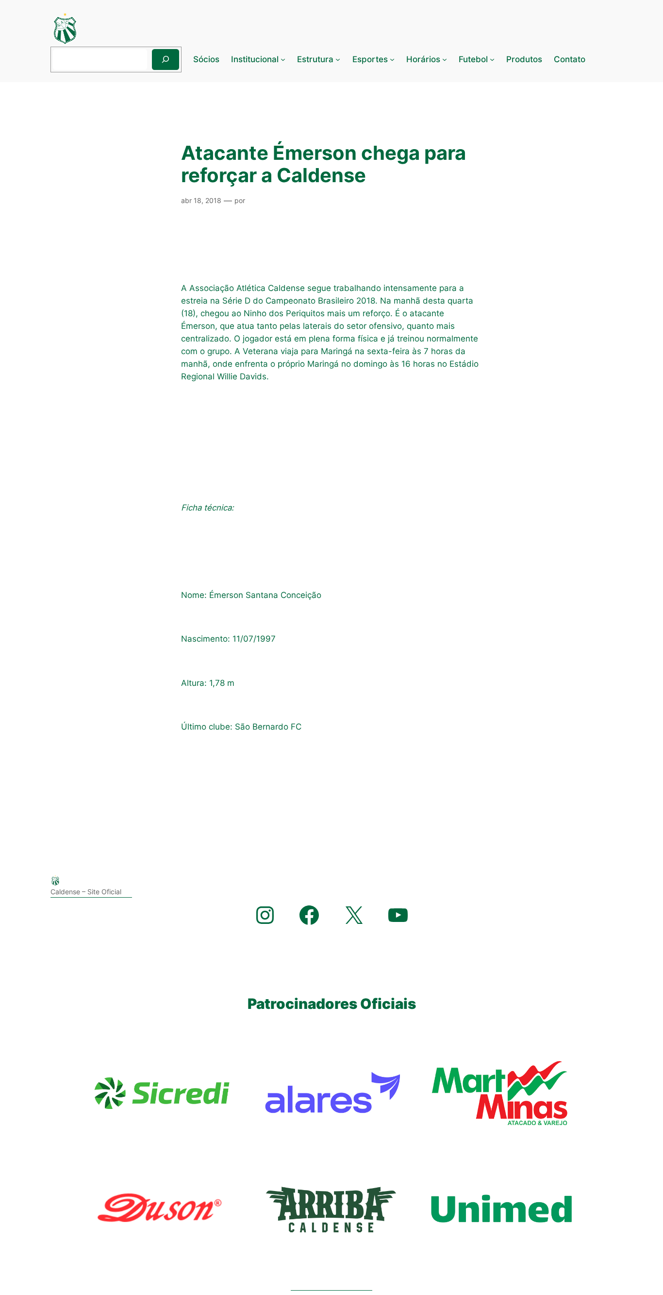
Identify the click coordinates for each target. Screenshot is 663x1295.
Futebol (473, 59)
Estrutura (315, 59)
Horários (423, 59)
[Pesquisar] (165, 59)
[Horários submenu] (444, 59)
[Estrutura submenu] (337, 59)
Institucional (255, 59)
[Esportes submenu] (392, 59)
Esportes (370, 59)
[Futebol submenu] (492, 59)
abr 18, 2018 (201, 200)
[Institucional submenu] (283, 59)
